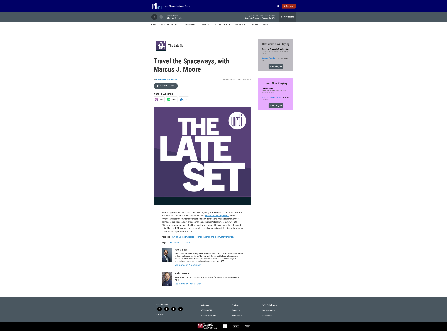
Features (204, 24)
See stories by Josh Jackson (188, 283)
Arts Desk (235, 305)
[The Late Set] (161, 46)
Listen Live (205, 305)
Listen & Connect (222, 24)
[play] (154, 17)
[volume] (161, 17)
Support (254, 24)
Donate (289, 6)
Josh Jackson (172, 79)
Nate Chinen (161, 79)
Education (240, 24)
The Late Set (176, 45)
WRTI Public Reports (269, 305)
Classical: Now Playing (276, 44)
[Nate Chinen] (167, 255)
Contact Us (236, 310)
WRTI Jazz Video (207, 310)
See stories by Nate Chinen (188, 264)
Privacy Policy (267, 315)
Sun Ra (188, 243)
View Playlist (276, 66)
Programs (190, 24)
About (266, 24)
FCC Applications (268, 310)
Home (153, 24)
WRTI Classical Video (208, 315)
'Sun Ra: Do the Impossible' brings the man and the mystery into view (203, 237)
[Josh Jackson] (167, 279)
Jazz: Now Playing (276, 83)
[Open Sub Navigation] (182, 24)
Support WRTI (237, 315)
